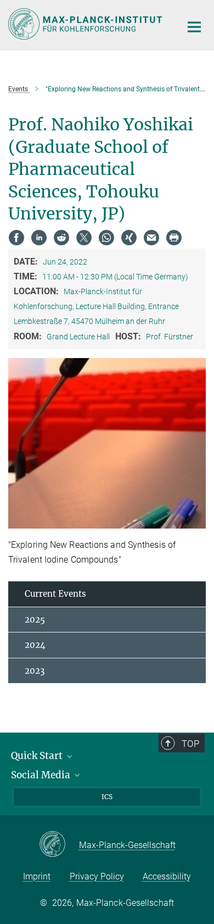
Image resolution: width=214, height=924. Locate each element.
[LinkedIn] (39, 237)
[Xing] (129, 237)
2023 (34, 671)
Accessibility (167, 876)
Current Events (55, 593)
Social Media (41, 774)
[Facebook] (16, 237)
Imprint (36, 876)
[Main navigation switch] (194, 27)
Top (190, 743)
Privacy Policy (97, 876)
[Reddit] (61, 237)
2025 (35, 619)
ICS (107, 797)
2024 (35, 645)
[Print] (174, 237)
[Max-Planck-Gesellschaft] (59, 845)
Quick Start (38, 755)
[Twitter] (84, 237)
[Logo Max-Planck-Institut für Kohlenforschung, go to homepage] (86, 24)
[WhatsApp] (106, 237)
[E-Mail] (151, 237)
